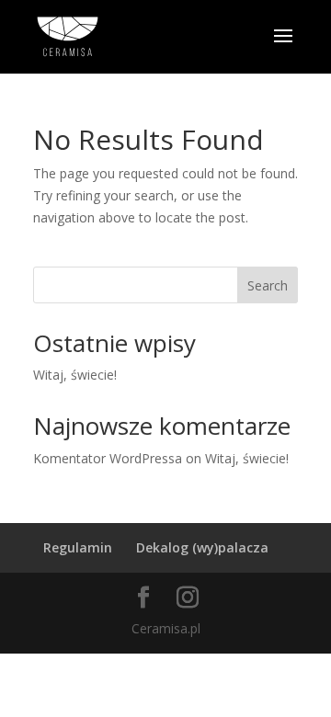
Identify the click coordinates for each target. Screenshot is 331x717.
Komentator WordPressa (107, 458)
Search (267, 285)
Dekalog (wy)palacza (202, 547)
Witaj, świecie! (75, 374)
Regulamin (77, 547)
